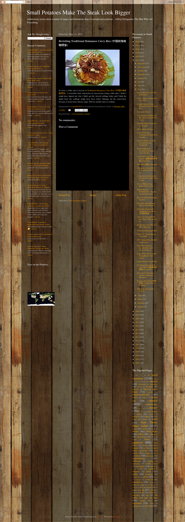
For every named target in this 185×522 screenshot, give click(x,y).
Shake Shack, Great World (147, 261)
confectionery (152, 404)
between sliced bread (145, 390)
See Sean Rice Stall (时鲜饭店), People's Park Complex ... (146, 283)
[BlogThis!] (78, 110)
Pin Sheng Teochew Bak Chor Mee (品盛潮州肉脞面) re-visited (147, 267)
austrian (139, 387)
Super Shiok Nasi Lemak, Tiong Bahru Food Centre (146, 255)
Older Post (121, 195)
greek (153, 429)
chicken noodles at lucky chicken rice (39, 176)
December (142, 63)
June (139, 85)
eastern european (152, 411)
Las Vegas (146, 448)
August (140, 78)
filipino (147, 416)
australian (154, 384)
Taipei (142, 492)
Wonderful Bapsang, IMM (147, 230)
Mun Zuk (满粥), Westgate (147, 164)
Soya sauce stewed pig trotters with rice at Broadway (145, 275)
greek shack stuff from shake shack (39, 79)
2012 (137, 340)
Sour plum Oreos (143, 112)
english (139, 414)
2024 (137, 49)
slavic (141, 487)
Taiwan (151, 492)
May (139, 89)
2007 (137, 359)
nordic (134, 469)
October (141, 70)
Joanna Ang (31, 66)
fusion (134, 429)
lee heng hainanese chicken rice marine (38, 186)
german (144, 429)
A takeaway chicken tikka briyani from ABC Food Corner (147, 178)
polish (156, 477)
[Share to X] (81, 110)
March (140, 299)
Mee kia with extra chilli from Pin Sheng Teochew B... (146, 142)
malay (137, 455)
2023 (137, 52)
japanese (137, 442)
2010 (137, 348)
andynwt (100, 516)
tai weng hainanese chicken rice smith (38, 204)
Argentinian (142, 384)
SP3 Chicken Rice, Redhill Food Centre (147, 241)
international (141, 436)
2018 (137, 318)
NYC (141, 469)
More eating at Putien (145, 129)
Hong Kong (152, 431)
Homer (135, 431)
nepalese (152, 466)
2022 (137, 56)
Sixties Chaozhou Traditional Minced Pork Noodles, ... (147, 134)
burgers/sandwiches (141, 394)
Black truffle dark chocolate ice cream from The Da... (145, 150)
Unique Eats (146, 500)
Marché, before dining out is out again (146, 124)
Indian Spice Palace (34, 175)
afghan (156, 379)
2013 (137, 337)
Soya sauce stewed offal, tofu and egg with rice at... (146, 170)
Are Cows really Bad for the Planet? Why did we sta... (147, 219)
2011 (137, 344)
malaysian (150, 456)
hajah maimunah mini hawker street (38, 223)
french (155, 419)
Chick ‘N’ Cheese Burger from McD (146, 235)
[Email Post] (69, 110)
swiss (134, 492)
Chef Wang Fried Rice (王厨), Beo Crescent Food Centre (147, 117)
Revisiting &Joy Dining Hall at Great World (146, 204)
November (142, 67)
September (142, 74)
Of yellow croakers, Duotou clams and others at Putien (145, 247)
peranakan (149, 474)
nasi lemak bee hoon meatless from (40, 51)
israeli (134, 439)
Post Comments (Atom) (78, 200)
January (141, 306)
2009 (137, 351)
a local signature (78, 114)
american (154, 381)
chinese (87, 114)
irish (153, 437)
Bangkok (149, 386)
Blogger (116, 516)
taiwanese (136, 495)
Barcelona (135, 389)
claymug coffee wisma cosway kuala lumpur (37, 144)
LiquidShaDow (33, 50)
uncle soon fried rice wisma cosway (38, 107)
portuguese (138, 480)
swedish (152, 490)
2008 (137, 355)
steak (141, 489)
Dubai (141, 412)
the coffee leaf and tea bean (145, 496)
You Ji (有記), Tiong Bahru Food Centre (145, 185)
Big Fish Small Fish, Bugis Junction (147, 198)
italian (147, 439)
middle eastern (152, 463)
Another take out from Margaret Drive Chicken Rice (147, 106)
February (141, 303)
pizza (145, 476)
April (140, 295)
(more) (30, 61)
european (135, 416)
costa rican (141, 408)
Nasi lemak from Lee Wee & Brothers (146, 93)
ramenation (137, 482)
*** (141, 375)
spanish (149, 487)
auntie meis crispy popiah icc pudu (38, 121)
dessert (153, 407)
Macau (155, 453)
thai (147, 495)
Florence (144, 419)
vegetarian (136, 503)
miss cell (140, 466)
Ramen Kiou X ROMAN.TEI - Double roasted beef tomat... (146, 191)
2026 (137, 41)
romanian (152, 482)
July (139, 82)
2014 (137, 333)
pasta (148, 471)
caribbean (144, 397)
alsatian (144, 382)
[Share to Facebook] (83, 110)
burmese (135, 397)
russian (142, 485)
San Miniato (151, 485)
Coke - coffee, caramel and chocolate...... (147, 99)
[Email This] (76, 110)
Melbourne (136, 461)
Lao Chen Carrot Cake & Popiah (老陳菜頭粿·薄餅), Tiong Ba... (147, 158)
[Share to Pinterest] (86, 110)
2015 (137, 329)
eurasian (151, 414)
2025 (137, 45)
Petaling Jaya (136, 477)
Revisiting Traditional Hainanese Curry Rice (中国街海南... (146, 211)
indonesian (153, 434)
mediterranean (138, 458)
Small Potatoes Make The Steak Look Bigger (78, 12)
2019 (137, 315)
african (137, 382)
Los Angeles (146, 453)
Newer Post (64, 195)
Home (93, 195)
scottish (134, 487)
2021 (137, 60)
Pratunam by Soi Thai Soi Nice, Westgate (146, 226)
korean (144, 445)
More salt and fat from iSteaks (145, 290)
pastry (135, 474)
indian (140, 434)
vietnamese (136, 506)
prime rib (149, 479)
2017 (137, 322)
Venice (152, 503)
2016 (137, 326)
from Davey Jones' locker (145, 424)
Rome (134, 485)
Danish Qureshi (33, 106)
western (148, 505)
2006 (137, 363)
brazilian (150, 392)
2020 (137, 311)
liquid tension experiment (145, 449)
